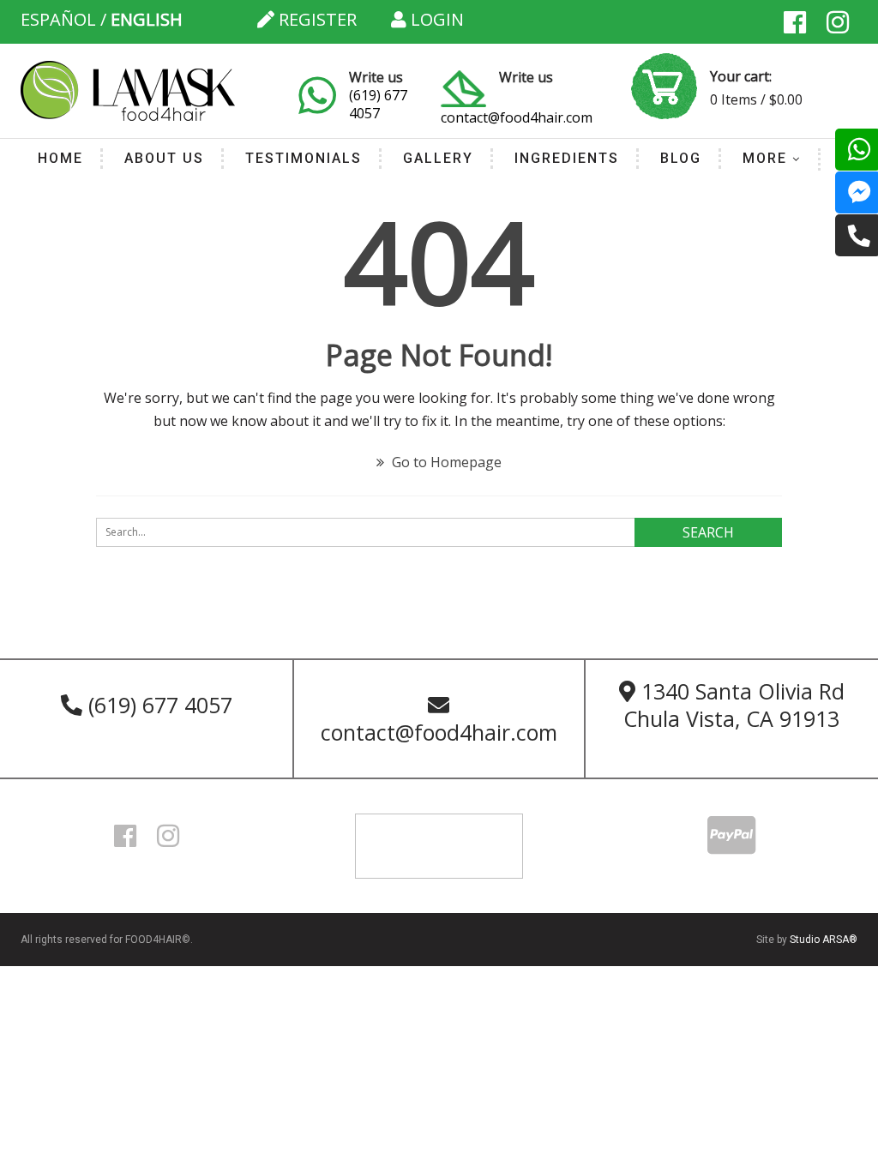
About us (164, 158)
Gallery (438, 158)
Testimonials (303, 158)
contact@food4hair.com (516, 117)
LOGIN (435, 19)
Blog (680, 158)
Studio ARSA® (823, 940)
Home (60, 158)
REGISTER (315, 19)
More (765, 158)
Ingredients (566, 158)
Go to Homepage (445, 462)
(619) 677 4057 (378, 104)
